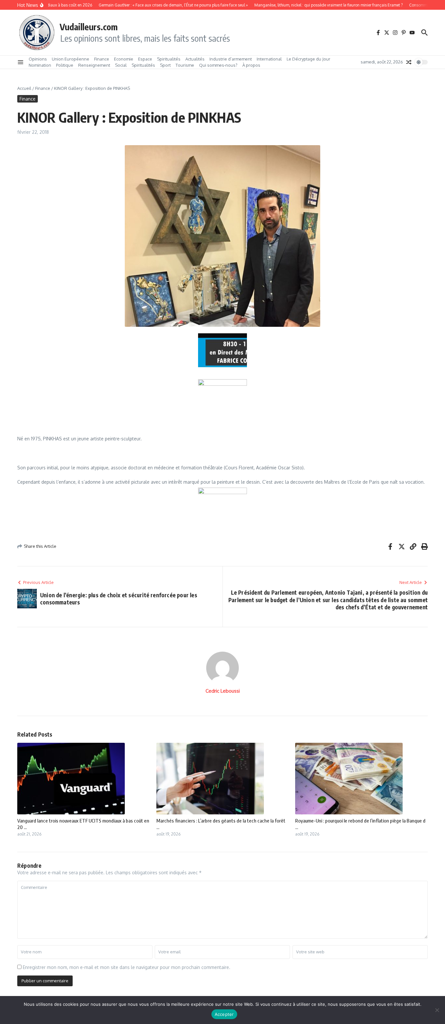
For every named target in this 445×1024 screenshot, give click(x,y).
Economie (123, 59)
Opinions (38, 59)
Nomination (40, 65)
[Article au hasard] (408, 62)
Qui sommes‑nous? (218, 65)
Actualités (195, 59)
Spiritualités (168, 59)
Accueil (24, 88)
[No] (437, 1010)
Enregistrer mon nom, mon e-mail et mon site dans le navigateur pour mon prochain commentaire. (126, 967)
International (269, 59)
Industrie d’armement (230, 59)
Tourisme (185, 65)
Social (121, 65)
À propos (251, 65)
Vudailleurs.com (89, 26)
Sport (165, 65)
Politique (64, 65)
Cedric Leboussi (223, 691)
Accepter (224, 1014)
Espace (145, 59)
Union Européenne (70, 59)
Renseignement (94, 65)
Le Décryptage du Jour (308, 59)
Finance (101, 59)
